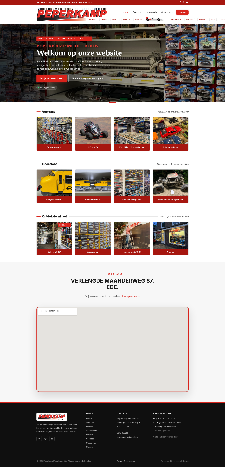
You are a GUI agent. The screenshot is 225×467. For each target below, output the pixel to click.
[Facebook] (180, 2)
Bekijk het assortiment (51, 78)
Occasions (167, 12)
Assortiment (91, 430)
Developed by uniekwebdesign (175, 461)
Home (125, 12)
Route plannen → (130, 296)
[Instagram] (183, 2)
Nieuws (89, 434)
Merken (89, 426)
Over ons (137, 12)
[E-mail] (52, 438)
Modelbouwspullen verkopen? (87, 78)
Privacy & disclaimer (126, 461)
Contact (182, 12)
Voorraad (152, 12)
